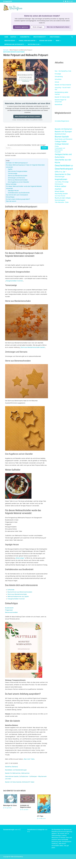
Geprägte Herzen (13, 190)
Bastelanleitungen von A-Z (11, 829)
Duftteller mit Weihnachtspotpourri (17, 163)
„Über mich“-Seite (28, 759)
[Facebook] (64, 1)
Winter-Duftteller (11, 184)
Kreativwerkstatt (39, 37)
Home (6, 37)
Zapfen (10, 169)
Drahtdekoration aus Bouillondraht (19, 192)
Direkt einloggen (37, 27)
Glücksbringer (59, 176)
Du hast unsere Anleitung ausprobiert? (18, 199)
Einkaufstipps (10, 197)
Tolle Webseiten (59, 202)
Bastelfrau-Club (33, 44)
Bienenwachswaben (11, 612)
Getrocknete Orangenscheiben (17, 171)
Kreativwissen (55, 37)
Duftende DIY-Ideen (28, 782)
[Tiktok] (72, 1)
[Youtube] (66, 1)
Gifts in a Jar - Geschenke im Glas (63, 173)
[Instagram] (70, 1)
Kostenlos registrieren (21, 27)
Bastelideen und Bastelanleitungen (13, 52)
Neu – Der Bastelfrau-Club (63, 71)
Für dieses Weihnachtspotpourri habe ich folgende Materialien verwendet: (25, 166)
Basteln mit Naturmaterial (13, 782)
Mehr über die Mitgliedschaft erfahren (58, 27)
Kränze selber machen (60, 187)
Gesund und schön (45, 40)
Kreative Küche (9, 40)
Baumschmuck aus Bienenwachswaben (19, 592)
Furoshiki (58, 152)
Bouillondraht (9, 608)
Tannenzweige (12, 173)
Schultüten (58, 79)
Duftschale (10, 589)
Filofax (57, 146)
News (57, 40)
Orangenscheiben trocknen (14, 281)
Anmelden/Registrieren (62, 121)
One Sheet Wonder (60, 195)
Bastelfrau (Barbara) (11, 766)
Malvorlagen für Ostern (10, 805)
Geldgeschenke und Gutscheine (63, 155)
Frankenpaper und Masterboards (60, 149)
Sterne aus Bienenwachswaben (18, 180)
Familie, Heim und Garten (27, 40)
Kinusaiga (58, 74)
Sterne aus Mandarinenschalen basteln (32, 347)
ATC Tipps (40, 816)
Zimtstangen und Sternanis (16, 178)
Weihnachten (25, 773)
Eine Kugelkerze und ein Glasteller (18, 182)
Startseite (5, 50)
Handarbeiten (24, 37)
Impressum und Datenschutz (14, 44)
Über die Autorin (11, 201)
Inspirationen (61, 179)
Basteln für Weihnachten (13, 773)
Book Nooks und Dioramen (63, 139)
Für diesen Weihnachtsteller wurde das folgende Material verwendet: (23, 187)
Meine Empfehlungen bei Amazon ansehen (27, 116)
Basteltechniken (60, 134)
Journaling (58, 182)
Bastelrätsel (58, 104)
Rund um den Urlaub (63, 198)
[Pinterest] (68, 1)
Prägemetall (9, 610)
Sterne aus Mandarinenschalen (17, 175)
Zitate (67, 202)
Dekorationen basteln (12, 776)
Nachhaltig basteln (61, 193)
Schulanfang (59, 76)
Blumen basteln (62, 136)
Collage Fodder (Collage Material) (62, 142)
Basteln (13, 37)
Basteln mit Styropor (63, 131)
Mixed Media (59, 191)
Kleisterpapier (59, 184)
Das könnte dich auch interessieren (17, 195)
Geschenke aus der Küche (63, 161)
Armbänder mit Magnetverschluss (25, 806)
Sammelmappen (60, 200)
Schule (57, 82)
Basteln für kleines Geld (62, 97)
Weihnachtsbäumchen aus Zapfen (18, 596)
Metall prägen (20, 558)
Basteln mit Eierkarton (63, 129)
